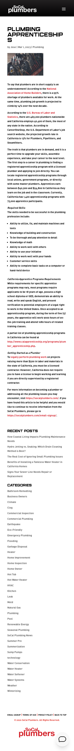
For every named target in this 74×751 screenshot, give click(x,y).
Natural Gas (14, 607)
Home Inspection (17, 563)
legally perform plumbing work (29, 356)
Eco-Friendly (14, 529)
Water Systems (15, 679)
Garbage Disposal (17, 546)
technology (13, 657)
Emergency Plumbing (19, 535)
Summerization (16, 646)
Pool (10, 618)
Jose (13, 47)
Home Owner (14, 568)
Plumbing (38, 47)
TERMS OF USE (29, 715)
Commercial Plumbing (20, 518)
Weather (12, 685)
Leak (10, 596)
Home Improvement (18, 557)
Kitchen (11, 590)
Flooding (12, 540)
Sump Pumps (14, 652)
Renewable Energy (18, 624)
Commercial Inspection (20, 513)
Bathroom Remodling (19, 490)
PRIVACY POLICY (45, 715)
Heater (11, 551)
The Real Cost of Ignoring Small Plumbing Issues (35, 456)
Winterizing (14, 690)
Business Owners (17, 496)
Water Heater (14, 668)
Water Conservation (18, 663)
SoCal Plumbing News (20, 635)
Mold (10, 602)
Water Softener (16, 674)
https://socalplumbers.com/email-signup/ (31, 415)
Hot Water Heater (17, 579)
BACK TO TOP (60, 715)
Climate (11, 501)
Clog (10, 507)
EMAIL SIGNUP (14, 715)
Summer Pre (14, 640)
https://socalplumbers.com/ (42, 398)
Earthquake (13, 524)
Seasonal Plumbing (18, 629)
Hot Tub (11, 574)
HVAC (10, 585)
